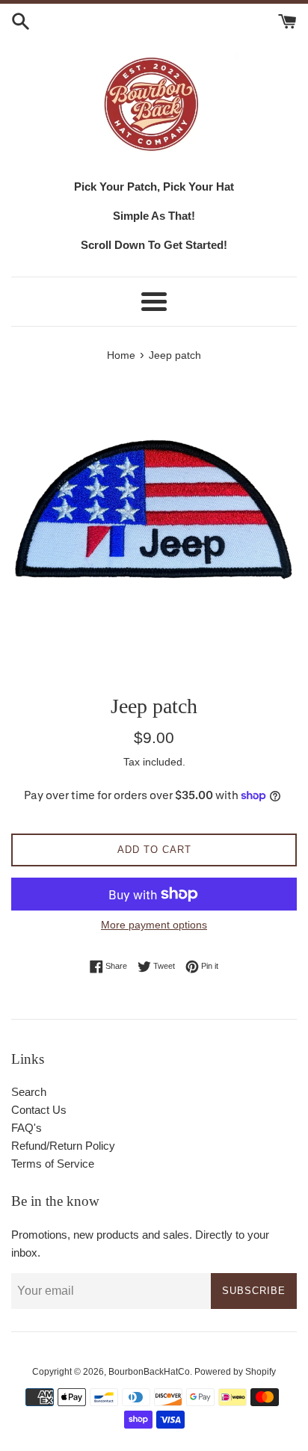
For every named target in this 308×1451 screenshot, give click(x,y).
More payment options (154, 925)
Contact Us (39, 1109)
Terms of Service (52, 1163)
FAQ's (26, 1127)
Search (28, 1091)
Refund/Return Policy (63, 1145)
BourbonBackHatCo (149, 1372)
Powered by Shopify (235, 1372)
